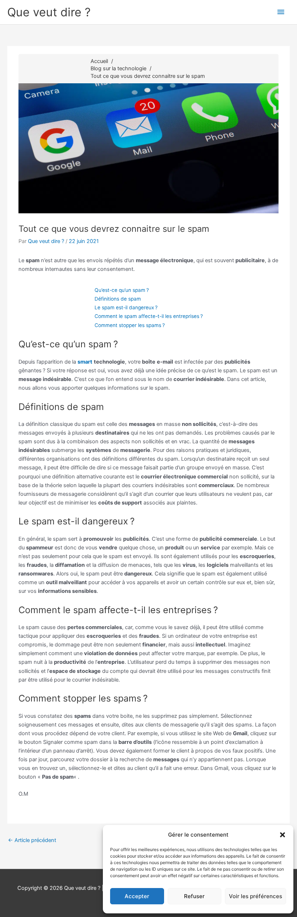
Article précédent (32, 840)
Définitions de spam (118, 299)
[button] (282, 834)
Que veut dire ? (49, 12)
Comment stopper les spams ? (130, 325)
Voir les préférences (255, 896)
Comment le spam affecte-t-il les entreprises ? (149, 316)
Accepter (137, 896)
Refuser (194, 896)
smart (85, 362)
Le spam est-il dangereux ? (126, 307)
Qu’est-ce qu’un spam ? (122, 290)
